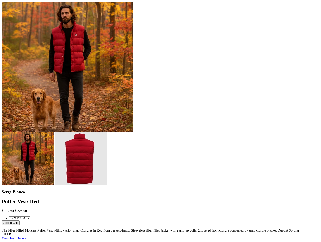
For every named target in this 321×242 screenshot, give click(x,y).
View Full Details (14, 238)
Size (5, 218)
